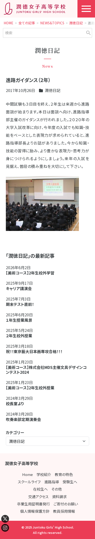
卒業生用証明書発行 (33, 504)
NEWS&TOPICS (52, 23)
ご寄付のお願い (66, 504)
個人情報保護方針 (34, 511)
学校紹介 (44, 474)
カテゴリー (15, 432)
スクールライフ (29, 482)
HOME (8, 23)
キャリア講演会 (19, 288)
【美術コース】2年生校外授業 (30, 388)
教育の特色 (64, 474)
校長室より (15, 403)
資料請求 (59, 496)
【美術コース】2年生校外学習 (32, 273)
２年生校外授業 (21, 335)
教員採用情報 (64, 511)
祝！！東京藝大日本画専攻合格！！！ (34, 351)
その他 (56, 489)
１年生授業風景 (19, 320)
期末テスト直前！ (20, 304)
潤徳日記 (76, 23)
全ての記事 (27, 23)
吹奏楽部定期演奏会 (23, 419)
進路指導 (51, 482)
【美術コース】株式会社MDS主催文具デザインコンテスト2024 (46, 369)
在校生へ (40, 489)
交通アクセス (38, 496)
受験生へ (70, 482)
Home (27, 474)
